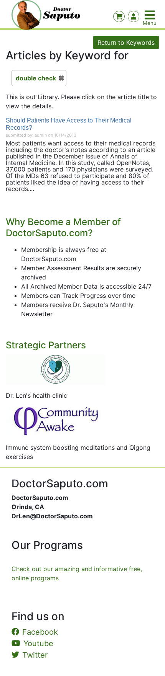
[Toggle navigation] (150, 15)
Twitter (35, 655)
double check (36, 78)
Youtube (38, 643)
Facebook (40, 632)
